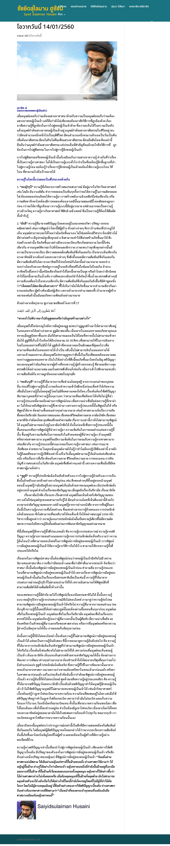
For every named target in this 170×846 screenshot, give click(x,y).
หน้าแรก (62, 6)
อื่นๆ (60, 14)
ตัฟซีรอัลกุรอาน (99, 6)
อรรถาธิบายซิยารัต (139, 6)
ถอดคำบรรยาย (78, 6)
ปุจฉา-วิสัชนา (118, 6)
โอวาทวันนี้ (36, 35)
